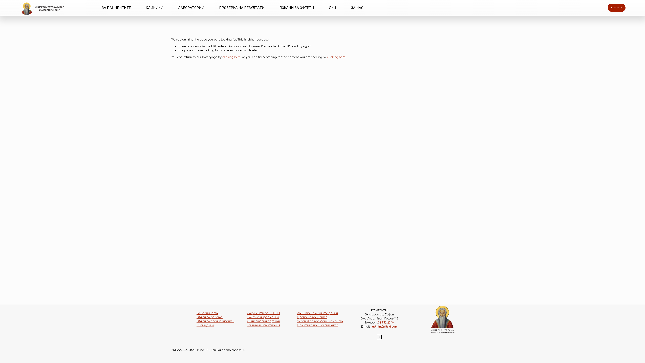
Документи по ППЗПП (263, 313)
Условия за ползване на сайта (320, 321)
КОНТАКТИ (616, 7)
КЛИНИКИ (154, 8)
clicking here (231, 57)
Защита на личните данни (317, 313)
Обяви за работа (210, 317)
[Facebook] (379, 337)
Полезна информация (263, 317)
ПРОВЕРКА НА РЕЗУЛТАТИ (242, 8)
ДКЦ (332, 8)
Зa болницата (207, 313)
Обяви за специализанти (215, 321)
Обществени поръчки (263, 321)
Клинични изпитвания (263, 325)
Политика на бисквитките (317, 325)
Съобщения (205, 325)
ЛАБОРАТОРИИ (191, 8)
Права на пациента (312, 317)
